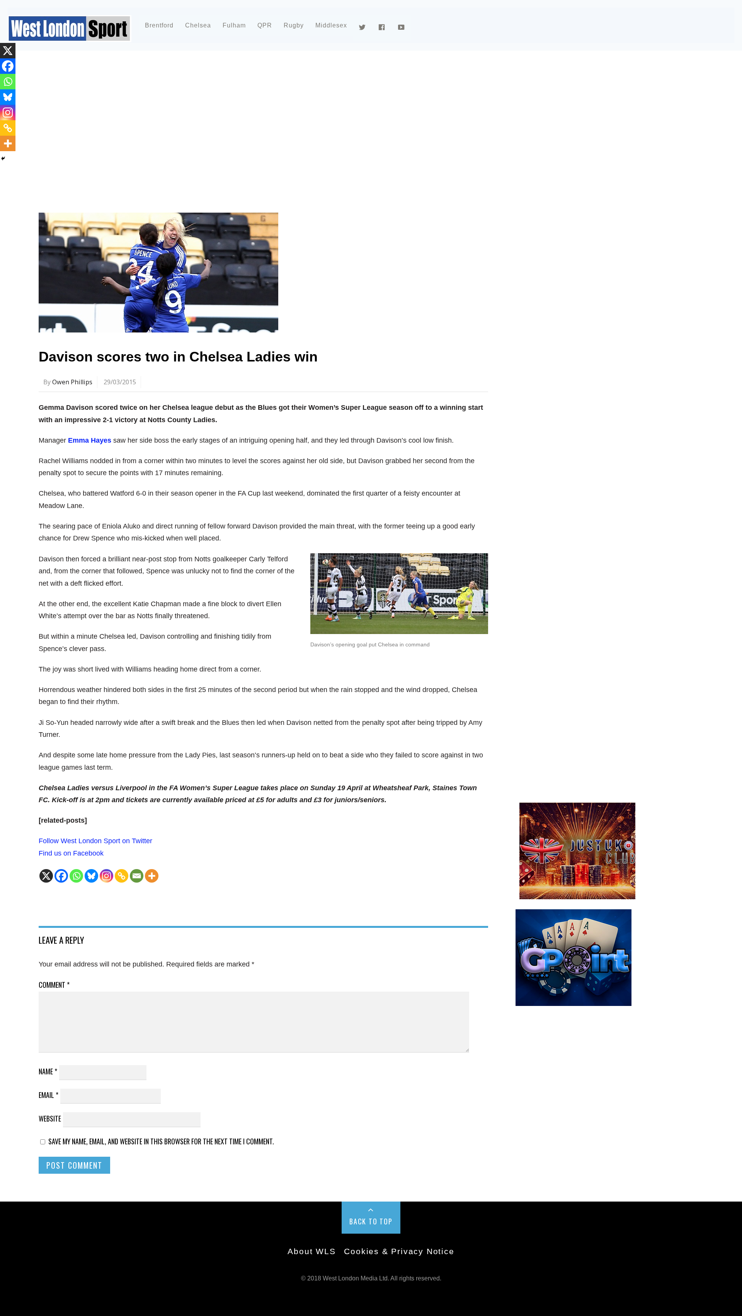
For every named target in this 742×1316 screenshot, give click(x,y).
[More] (151, 876)
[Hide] (3, 158)
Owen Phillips (72, 382)
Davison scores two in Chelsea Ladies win (178, 357)
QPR (264, 25)
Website (50, 1118)
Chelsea (198, 25)
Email (48, 1095)
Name (48, 1071)
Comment (54, 985)
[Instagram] (106, 876)
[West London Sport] (69, 36)
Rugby (294, 25)
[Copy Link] (121, 876)
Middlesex (331, 25)
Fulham (234, 25)
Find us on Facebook (71, 853)
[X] (46, 876)
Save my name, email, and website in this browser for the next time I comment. (161, 1141)
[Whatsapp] (76, 876)
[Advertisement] (270, 125)
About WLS (311, 1251)
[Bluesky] (91, 876)
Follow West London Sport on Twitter (95, 841)
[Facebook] (61, 876)
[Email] (136, 876)
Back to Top (371, 1221)
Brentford (159, 25)
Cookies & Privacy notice (399, 1251)
